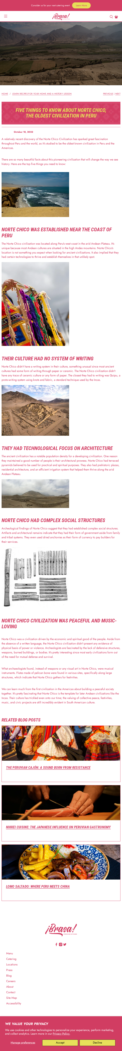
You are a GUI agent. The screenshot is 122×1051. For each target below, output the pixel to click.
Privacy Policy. (61, 1034)
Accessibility (13, 1003)
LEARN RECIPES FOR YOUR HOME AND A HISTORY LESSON (41, 93)
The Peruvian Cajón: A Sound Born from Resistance (48, 767)
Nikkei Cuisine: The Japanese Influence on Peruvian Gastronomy (58, 827)
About (9, 987)
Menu (9, 953)
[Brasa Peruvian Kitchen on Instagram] (60, 945)
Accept (60, 1043)
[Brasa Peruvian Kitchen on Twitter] (65, 945)
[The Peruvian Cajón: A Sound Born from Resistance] (61, 743)
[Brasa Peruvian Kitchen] (61, 16)
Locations (11, 964)
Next (117, 93)
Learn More (81, 5)
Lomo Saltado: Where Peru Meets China (38, 886)
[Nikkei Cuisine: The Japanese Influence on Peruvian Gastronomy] (61, 802)
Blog (9, 976)
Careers (10, 981)
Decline (97, 1043)
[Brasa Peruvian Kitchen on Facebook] (56, 945)
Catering (11, 959)
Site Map (11, 998)
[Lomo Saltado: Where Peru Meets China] (61, 862)
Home (5, 93)
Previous (108, 93)
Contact (10, 992)
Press (9, 970)
